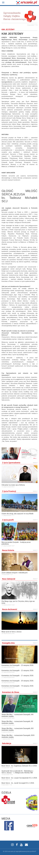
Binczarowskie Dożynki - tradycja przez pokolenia (16, 543)
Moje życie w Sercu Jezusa (11, 632)
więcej (35, 462)
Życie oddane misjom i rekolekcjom (15, 573)
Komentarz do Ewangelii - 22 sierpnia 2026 (17, 670)
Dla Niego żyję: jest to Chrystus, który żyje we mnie (18, 602)
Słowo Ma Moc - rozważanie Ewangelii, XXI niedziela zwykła (17, 715)
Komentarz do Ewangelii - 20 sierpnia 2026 (17, 681)
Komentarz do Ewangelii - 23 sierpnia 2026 (17, 665)
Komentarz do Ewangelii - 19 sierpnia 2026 (17, 686)
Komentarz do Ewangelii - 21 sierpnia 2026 (17, 676)
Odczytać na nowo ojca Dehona (13, 485)
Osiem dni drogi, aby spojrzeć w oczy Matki (17, 514)
